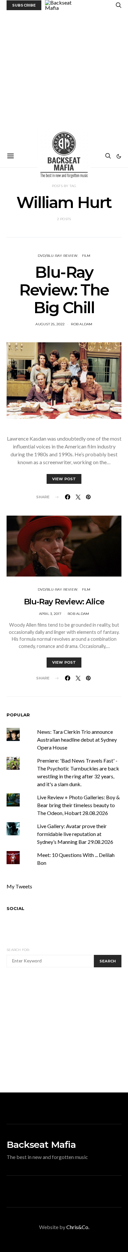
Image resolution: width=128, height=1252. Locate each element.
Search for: (18, 950)
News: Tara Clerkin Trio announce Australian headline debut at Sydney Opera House (77, 739)
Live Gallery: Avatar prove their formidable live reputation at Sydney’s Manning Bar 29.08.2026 (75, 834)
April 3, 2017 (50, 614)
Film (86, 256)
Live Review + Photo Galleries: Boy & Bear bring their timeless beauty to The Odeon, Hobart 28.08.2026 (78, 805)
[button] (118, 156)
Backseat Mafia (41, 1144)
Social (15, 908)
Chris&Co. (77, 1227)
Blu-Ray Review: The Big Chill (64, 290)
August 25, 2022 (50, 324)
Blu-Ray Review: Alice (64, 601)
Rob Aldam (81, 324)
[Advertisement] (64, 78)
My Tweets (19, 886)
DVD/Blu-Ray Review (58, 256)
